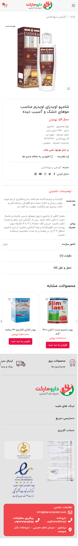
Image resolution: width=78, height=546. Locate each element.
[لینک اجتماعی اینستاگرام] (45, 174)
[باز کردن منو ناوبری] (73, 5)
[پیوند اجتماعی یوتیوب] (40, 174)
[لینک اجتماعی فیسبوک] (54, 174)
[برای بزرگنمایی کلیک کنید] (68, 89)
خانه (72, 17)
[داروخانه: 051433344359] (70, 520)
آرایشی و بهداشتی (56, 17)
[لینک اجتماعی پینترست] (35, 174)
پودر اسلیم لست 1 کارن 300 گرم (58, 331)
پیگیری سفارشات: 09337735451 (23, 520)
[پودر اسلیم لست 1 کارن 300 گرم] (57, 310)
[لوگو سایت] (39, 5)
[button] (57, 345)
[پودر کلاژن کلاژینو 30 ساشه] (20, 310)
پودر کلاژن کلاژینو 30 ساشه (20, 330)
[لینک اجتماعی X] (49, 174)
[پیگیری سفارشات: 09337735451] (37, 520)
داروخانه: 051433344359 (56, 520)
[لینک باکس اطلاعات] (51, 364)
